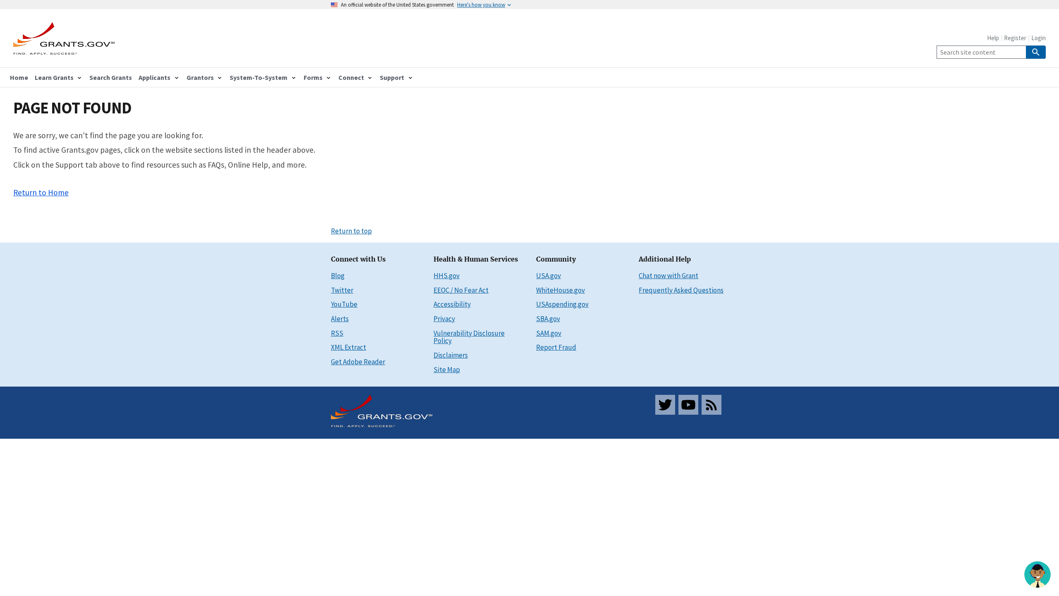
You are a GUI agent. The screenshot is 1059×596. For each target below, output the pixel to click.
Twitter (342, 290)
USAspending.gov (562, 304)
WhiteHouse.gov (560, 290)
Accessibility (452, 304)
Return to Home (41, 192)
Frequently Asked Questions (681, 290)
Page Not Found (72, 108)
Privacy (444, 318)
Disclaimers (451, 355)
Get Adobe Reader (358, 361)
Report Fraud (556, 347)
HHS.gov (447, 275)
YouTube (344, 304)
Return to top (351, 231)
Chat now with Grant (668, 275)
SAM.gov (548, 333)
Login (1038, 38)
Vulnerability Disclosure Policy (469, 337)
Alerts (340, 318)
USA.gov (548, 275)
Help (993, 38)
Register (1015, 38)
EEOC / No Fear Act (461, 290)
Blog (338, 275)
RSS (337, 333)
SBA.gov (548, 318)
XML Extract (348, 347)
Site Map (447, 369)
